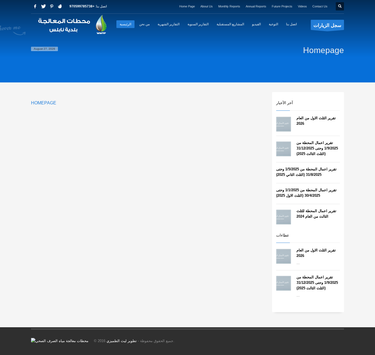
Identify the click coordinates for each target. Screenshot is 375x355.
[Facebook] (35, 6)
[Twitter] (43, 6)
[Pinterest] (51, 6)
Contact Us (320, 6)
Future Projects (282, 6)
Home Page (187, 6)
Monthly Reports (229, 6)
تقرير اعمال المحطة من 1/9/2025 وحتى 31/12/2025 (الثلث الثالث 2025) (317, 148)
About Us (206, 6)
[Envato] (60, 6)
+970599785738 (81, 6)
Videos (302, 6)
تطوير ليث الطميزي (122, 341)
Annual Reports (256, 6)
